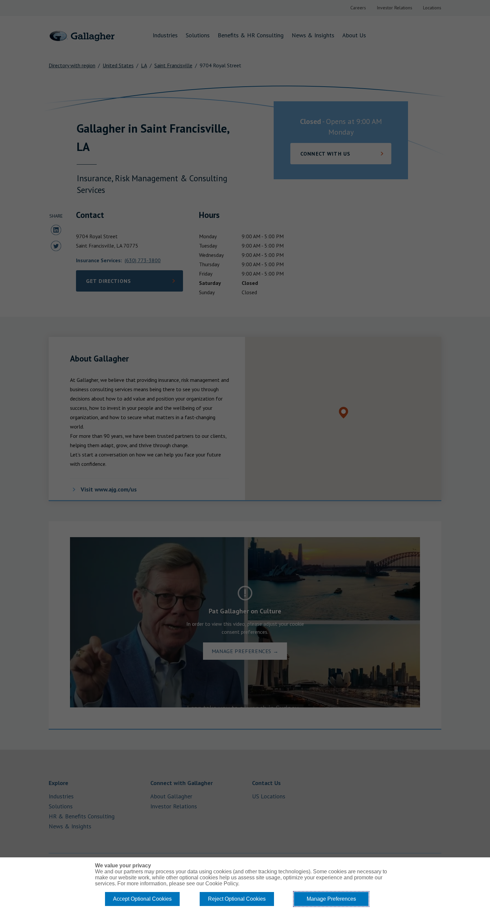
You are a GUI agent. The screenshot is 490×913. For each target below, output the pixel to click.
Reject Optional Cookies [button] (237, 899)
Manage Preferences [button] (331, 899)
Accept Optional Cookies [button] (142, 899)
